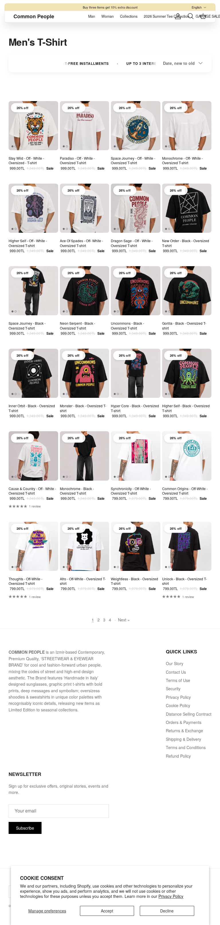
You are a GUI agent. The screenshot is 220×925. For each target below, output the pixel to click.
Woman (107, 16)
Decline (167, 911)
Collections (129, 16)
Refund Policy (178, 756)
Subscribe (25, 828)
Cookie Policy (178, 705)
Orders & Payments (183, 722)
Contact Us (176, 672)
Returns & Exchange (184, 730)
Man (91, 16)
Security (173, 688)
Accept (107, 911)
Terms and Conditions (186, 747)
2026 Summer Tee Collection (166, 16)
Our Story (174, 663)
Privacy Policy (170, 896)
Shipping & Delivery (183, 739)
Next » (124, 620)
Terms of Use (178, 680)
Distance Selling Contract (188, 714)
